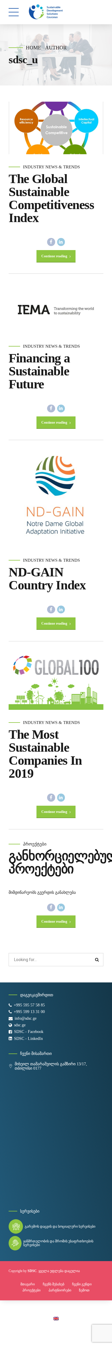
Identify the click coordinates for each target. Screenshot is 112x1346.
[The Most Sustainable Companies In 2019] (56, 682)
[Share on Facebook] (51, 242)
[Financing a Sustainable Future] (56, 310)
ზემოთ (84, 1290)
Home (33, 48)
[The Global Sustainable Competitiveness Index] (56, 128)
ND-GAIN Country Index (47, 578)
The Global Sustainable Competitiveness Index (51, 198)
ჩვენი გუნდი (82, 1284)
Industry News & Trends (51, 167)
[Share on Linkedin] (61, 242)
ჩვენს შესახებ (53, 1284)
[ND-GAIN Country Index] (56, 500)
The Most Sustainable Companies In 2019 (45, 754)
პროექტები (35, 844)
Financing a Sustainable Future (39, 371)
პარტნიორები (60, 1290)
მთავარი (27, 1284)
